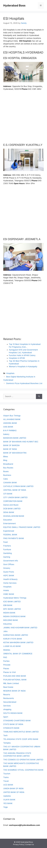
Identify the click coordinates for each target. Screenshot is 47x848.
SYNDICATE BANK (11, 728)
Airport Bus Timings (12, 416)
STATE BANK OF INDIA (13, 724)
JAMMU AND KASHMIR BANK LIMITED (20, 628)
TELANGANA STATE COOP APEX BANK (20, 739)
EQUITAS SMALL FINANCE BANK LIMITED (21, 527)
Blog (5, 460)
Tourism (6, 774)
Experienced (8, 531)
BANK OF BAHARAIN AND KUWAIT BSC (20, 442)
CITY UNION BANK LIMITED (15, 497)
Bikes (5, 456)
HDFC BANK (8, 575)
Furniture (7, 549)
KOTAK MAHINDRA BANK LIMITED (18, 642)
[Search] (39, 396)
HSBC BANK (8, 594)
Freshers (7, 546)
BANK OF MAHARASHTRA (15, 453)
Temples (7, 743)
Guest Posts (8, 572)
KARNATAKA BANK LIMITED (15, 635)
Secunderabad (9, 702)
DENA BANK (8, 512)
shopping (7, 709)
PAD (5, 657)
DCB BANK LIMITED (12, 509)
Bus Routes (8, 468)
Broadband (8, 464)
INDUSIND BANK (10, 620)
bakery (6, 434)
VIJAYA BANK (9, 800)
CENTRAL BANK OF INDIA (14, 490)
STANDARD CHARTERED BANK (17, 720)
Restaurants (8, 698)
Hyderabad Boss (14, 5)
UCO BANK (8, 785)
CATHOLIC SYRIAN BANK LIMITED (18, 486)
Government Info (10, 561)
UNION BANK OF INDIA (13, 788)
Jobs (5, 631)
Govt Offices (8, 564)
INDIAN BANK (9, 613)
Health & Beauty (10, 579)
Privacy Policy (18, 844)
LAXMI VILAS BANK (12, 646)
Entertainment (9, 523)
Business (7, 475)
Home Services (10, 583)
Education (7, 520)
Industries (7, 624)
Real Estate (8, 687)
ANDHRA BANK (10, 423)
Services (7, 706)
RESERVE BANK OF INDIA (14, 691)
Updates (7, 796)
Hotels (6, 590)
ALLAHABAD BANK (11, 419)
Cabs (5, 479)
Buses (6, 471)
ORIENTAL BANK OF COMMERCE (17, 654)
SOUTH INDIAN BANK (13, 713)
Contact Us (29, 844)
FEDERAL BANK (10, 535)
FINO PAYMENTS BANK (13, 538)
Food (5, 542)
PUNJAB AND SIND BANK (14, 676)
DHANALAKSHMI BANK (13, 516)
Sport (5, 717)
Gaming (6, 557)
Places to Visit (9, 672)
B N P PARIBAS (10, 430)
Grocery (6, 568)
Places (6, 668)
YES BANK (7, 803)
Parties (6, 661)
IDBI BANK (7, 605)
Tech (5, 735)
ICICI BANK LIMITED (12, 601)
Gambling (7, 553)
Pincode (6, 665)
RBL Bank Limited (11, 683)
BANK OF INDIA (10, 449)
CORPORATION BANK (12, 501)
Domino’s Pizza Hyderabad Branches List (24, 383)
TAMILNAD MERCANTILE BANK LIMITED (21, 732)
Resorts (6, 694)
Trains (6, 777)
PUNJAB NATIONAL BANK (15, 680)
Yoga (5, 807)
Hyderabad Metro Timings (14, 598)
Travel (6, 781)
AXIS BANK (8, 427)
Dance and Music (10, 505)
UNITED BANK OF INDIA (13, 792)
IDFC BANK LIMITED (12, 609)
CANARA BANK (10, 482)
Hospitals (10, 373)
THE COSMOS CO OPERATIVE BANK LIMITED (23, 760)
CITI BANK (7, 494)
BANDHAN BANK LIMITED (14, 438)
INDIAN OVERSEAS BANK (14, 616)
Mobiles (6, 650)
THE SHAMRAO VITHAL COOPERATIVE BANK (23, 770)
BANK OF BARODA (11, 445)
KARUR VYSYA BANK (12, 639)
